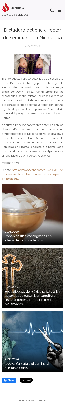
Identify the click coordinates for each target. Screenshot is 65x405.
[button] (52, 10)
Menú (59, 10)
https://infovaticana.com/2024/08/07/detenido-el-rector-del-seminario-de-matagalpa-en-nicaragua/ (32, 174)
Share (11, 380)
